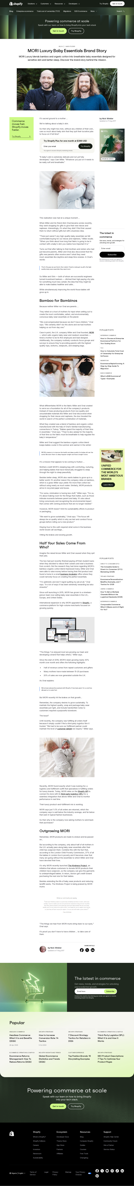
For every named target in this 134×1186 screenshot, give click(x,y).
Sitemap (68, 1172)
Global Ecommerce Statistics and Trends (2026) (49, 1059)
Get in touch (117, 4)
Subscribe (112, 254)
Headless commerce (17, 1032)
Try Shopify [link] (85, 146)
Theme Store (61, 1141)
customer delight (64, 729)
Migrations (67, 11)
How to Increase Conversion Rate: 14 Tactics (48, 1038)
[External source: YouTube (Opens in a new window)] (107, 1170)
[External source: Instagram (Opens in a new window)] (112, 1170)
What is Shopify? (39, 1137)
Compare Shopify (86, 1141)
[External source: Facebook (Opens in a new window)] (82, 950)
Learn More (108, 485)
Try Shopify (103, 4)
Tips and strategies (107, 576)
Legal (46, 1172)
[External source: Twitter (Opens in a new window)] (87, 950)
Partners (60, 1149)
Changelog (84, 1158)
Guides (82, 1145)
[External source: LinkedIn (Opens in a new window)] (93, 950)
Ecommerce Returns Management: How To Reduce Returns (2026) (20, 1059)
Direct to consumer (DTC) (109, 564)
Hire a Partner (109, 1145)
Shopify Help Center (111, 1137)
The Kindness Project (77, 865)
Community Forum (110, 1141)
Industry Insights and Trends (50, 1052)
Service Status (109, 1149)
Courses (83, 1149)
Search (119, 11)
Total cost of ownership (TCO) (48, 11)
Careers (36, 1145)
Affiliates (60, 1154)
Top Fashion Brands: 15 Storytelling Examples (79, 1057)
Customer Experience (76, 1052)
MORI (91, 332)
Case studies (70, 46)
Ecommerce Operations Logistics (110, 1032)
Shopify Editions (39, 1141)
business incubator (68, 574)
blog (61, 46)
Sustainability (38, 1158)
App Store (60, 1145)
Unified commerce (107, 589)
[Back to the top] (11, 1133)
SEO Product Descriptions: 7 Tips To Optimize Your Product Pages (111, 1059)
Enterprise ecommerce (24, 11)
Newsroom (37, 1154)
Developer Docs (63, 1137)
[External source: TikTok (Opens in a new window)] (117, 1170)
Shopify (85, 603)
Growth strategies (46, 1032)
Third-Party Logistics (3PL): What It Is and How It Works (111, 1038)
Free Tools (84, 1154)
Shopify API (83, 791)
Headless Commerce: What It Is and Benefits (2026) (20, 1038)
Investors (36, 1149)
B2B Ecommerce (80, 11)
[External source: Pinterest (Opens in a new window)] (97, 1176)
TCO (101, 348)
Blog (11, 11)
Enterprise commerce (108, 335)
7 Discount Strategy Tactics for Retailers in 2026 (79, 1038)
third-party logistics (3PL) (72, 794)
